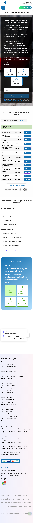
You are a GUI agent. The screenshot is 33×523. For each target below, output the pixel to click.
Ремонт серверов (6, 378)
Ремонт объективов (7, 402)
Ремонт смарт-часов (7, 364)
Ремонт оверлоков (6, 411)
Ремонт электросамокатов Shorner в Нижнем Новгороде (15, 435)
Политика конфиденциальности (10, 452)
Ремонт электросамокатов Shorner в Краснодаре (16, 429)
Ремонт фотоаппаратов (8, 399)
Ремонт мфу (4, 381)
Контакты (4, 467)
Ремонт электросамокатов (9, 418)
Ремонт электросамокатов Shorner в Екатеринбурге (12, 443)
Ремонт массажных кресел (9, 371)
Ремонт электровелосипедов (10, 416)
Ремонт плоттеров (6, 383)
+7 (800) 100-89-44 (25, 7)
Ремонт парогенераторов (8, 366)
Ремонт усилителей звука (8, 385)
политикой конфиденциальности (13, 100)
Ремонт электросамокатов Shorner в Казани (15, 446)
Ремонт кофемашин (7, 374)
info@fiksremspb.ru (8, 479)
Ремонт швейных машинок (8, 414)
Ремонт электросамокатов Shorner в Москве (15, 448)
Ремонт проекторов (7, 390)
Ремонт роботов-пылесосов (9, 369)
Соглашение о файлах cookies (10, 454)
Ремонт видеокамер (7, 392)
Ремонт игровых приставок (9, 395)
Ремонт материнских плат (8, 407)
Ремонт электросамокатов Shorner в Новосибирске (12, 439)
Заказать (27, 132)
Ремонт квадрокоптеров (8, 404)
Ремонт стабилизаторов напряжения (12, 376)
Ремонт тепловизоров (7, 421)
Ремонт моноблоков (7, 409)
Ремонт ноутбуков (6, 397)
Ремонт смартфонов (7, 362)
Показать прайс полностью (16, 185)
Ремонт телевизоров (7, 388)
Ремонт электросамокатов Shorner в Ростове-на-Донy (16, 432)
